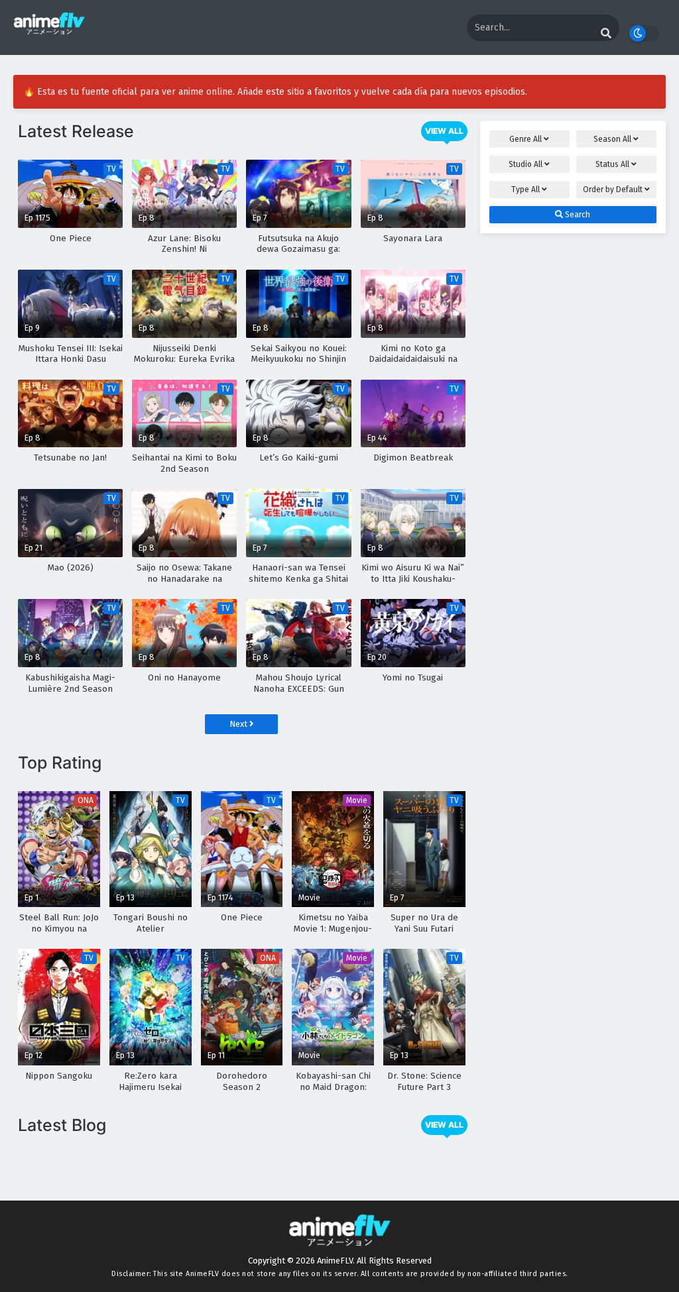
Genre (525, 139)
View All (444, 131)
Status (612, 164)
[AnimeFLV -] (49, 29)
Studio (525, 164)
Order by (613, 189)
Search (576, 214)
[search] (606, 34)
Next (239, 724)
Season (612, 139)
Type (525, 189)
